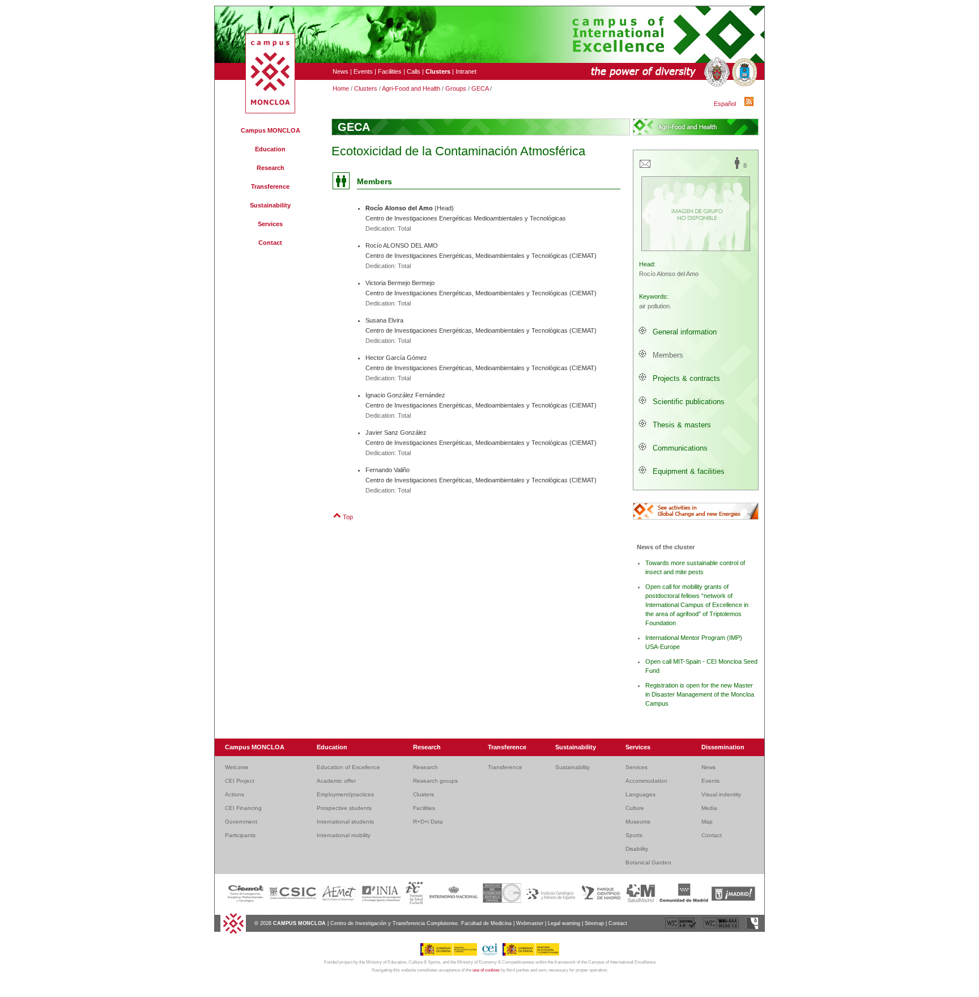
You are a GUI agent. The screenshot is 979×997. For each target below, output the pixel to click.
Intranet (466, 71)
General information (685, 332)
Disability (636, 849)
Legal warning (564, 923)
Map (707, 821)
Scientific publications (689, 401)
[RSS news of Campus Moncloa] (750, 103)
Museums (637, 821)
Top (348, 517)
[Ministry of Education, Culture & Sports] (450, 954)
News (340, 71)
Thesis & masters (682, 425)
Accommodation (646, 781)
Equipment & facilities (689, 471)
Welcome (237, 767)
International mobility (344, 835)
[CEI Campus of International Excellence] (492, 954)
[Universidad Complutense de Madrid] (715, 72)
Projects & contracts (686, 378)
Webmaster (529, 923)
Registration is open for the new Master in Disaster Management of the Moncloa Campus (699, 694)
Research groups (435, 781)
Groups (455, 88)
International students (345, 821)
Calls (413, 71)
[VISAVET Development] (752, 928)
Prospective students (344, 808)
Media (709, 808)
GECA (479, 88)
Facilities (390, 71)
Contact (270, 242)
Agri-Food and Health (411, 88)
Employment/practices (345, 794)
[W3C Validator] (681, 928)
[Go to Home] (233, 932)
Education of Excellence (348, 767)
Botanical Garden (648, 862)
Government (241, 821)
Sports (633, 835)
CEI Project (239, 781)
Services (270, 223)
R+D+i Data (428, 821)
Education (270, 149)
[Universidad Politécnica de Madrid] (743, 72)
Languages (640, 794)
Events (363, 71)
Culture (634, 808)
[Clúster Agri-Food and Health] (695, 127)
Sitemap (594, 923)
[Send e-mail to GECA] (645, 167)
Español (725, 103)
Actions (234, 794)
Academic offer (336, 781)
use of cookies (486, 970)
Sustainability (270, 205)
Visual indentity (721, 794)
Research (270, 167)
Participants (240, 835)
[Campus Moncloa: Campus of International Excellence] (270, 111)
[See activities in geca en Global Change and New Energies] (695, 511)
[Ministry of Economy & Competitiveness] (531, 954)
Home (341, 88)
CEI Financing (243, 808)
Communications (680, 448)
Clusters (365, 88)
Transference (270, 186)
